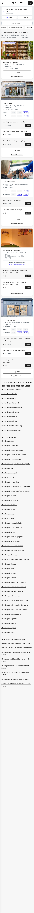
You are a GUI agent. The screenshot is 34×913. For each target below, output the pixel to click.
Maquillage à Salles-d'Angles (11, 614)
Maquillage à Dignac (8, 509)
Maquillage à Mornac (8, 564)
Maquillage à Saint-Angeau (10, 596)
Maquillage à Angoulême (9, 445)
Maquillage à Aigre (7, 441)
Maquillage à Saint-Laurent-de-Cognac (14, 600)
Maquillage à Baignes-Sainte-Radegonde (15, 464)
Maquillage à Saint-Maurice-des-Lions (14, 605)
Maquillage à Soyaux (8, 628)
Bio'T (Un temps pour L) (11, 320)
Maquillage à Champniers (10, 482)
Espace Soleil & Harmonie (11, 250)
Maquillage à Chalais (8, 477)
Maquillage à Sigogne (8, 623)
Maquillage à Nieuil (7, 568)
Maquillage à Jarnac (8, 532)
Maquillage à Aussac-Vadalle (11, 459)
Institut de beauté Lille (9, 394)
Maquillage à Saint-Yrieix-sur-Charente (14, 609)
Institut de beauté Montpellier (11, 407)
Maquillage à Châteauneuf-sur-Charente (15, 491)
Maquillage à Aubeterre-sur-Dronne (13, 455)
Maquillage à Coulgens (9, 505)
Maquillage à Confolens (9, 500)
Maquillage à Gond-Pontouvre (11, 527)
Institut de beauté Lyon (9, 398)
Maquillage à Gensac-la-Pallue (11, 523)
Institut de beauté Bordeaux (11, 389)
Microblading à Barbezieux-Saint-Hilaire (15, 679)
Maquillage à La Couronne (10, 541)
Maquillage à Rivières (8, 573)
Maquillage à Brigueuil (9, 473)
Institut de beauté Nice (9, 417)
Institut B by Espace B (10, 63)
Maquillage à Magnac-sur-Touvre (12, 550)
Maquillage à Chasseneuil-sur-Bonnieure (15, 486)
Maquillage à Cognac (8, 496)
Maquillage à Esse (7, 514)
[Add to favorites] (30, 43)
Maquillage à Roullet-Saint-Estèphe (13, 582)
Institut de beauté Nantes (10, 412)
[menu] (2, 3)
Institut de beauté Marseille (10, 403)
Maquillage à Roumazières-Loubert (13, 587)
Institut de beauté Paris (9, 421)
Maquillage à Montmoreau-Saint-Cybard (15, 559)
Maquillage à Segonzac (9, 619)
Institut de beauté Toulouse (10, 430)
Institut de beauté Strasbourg (11, 426)
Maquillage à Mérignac (9, 555)
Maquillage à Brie (7, 468)
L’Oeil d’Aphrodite (9, 182)
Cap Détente (7, 103)
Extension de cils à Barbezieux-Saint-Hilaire (16, 648)
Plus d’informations (17, 76)
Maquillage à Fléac (7, 518)
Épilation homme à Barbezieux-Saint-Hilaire (16, 643)
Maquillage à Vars (7, 632)
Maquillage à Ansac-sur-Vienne (12, 450)
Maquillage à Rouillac (8, 578)
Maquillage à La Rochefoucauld (12, 546)
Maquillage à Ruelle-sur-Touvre (12, 591)
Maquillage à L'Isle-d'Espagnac (12, 537)
